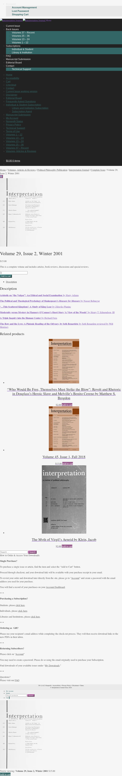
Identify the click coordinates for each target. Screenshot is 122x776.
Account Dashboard (55, 587)
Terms (82, 685)
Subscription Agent (22, 111)
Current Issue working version (21, 91)
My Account (12, 118)
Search (8, 693)
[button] (1, 176)
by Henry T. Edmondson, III (57, 312)
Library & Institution (22, 52)
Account (11, 4)
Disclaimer (11, 95)
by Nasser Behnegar (50, 300)
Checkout (11, 85)
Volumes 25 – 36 (21, 36)
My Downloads (52, 665)
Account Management (24, 7)
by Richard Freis (28, 317)
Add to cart (6, 276)
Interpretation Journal (79, 169)
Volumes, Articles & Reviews (21, 151)
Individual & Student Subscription (23, 105)
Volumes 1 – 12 (14, 134)
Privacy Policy (13, 124)
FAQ (17, 680)
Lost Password (20, 11)
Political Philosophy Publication (52, 169)
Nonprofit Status (14, 121)
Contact (10, 66)
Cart (8, 81)
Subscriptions (13, 46)
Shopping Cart (20, 14)
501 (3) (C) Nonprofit (44, 685)
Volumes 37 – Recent (23, 32)
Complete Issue (98, 169)
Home (9, 75)
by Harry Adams (39, 295)
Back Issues (12, 29)
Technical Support (21, 69)
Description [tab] (11, 281)
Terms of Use (13, 131)
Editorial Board (14, 98)
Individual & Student (22, 49)
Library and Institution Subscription (30, 108)
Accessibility (12, 78)
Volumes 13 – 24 (21, 39)
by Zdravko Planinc (35, 306)
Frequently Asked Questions (21, 101)
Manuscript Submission (18, 114)
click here (20, 605)
